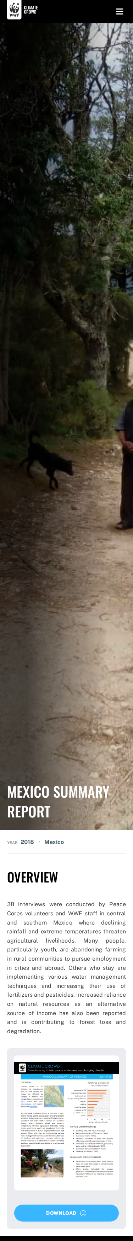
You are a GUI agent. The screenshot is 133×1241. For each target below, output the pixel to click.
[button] (66, 1213)
